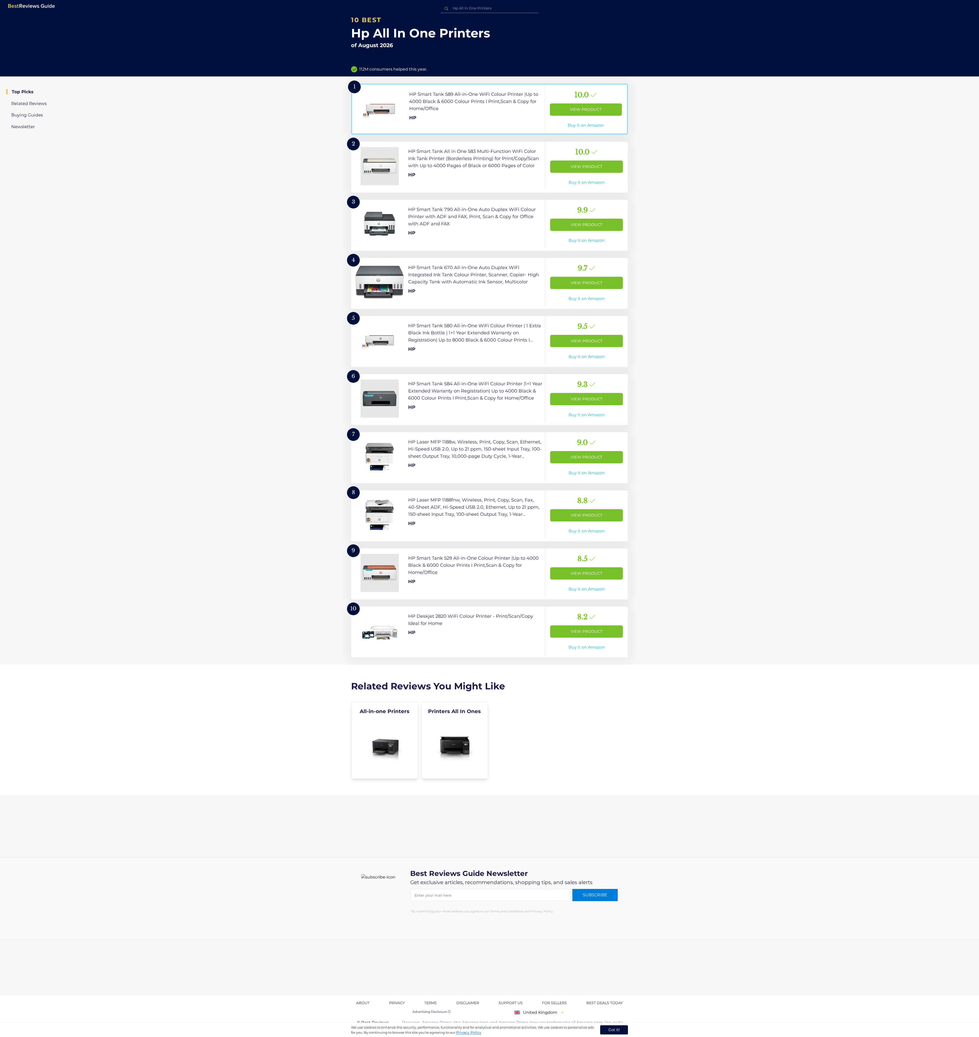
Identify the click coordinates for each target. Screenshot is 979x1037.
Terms (430, 1003)
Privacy (397, 1003)
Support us (511, 1003)
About (362, 1003)
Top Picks (22, 91)
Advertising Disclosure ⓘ (432, 1012)
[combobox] (489, 8)
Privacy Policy (468, 1032)
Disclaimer (467, 1003)
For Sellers (554, 1003)
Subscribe (595, 894)
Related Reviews (29, 103)
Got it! (614, 1029)
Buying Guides (27, 114)
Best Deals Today (604, 1003)
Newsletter (23, 126)
